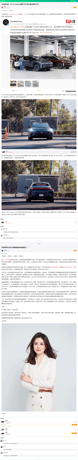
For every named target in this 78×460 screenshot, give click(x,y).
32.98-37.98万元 (7, 421)
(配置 (55, 267)
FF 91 (11, 10)
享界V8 (9, 256)
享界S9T (4, 256)
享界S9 (15, 256)
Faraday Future (13, 14)
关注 (75, 7)
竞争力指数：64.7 (8, 434)
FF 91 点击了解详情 (71, 91)
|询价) (58, 267)
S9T (66, 267)
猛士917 (21, 256)
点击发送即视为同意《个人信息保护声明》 (6, 426)
